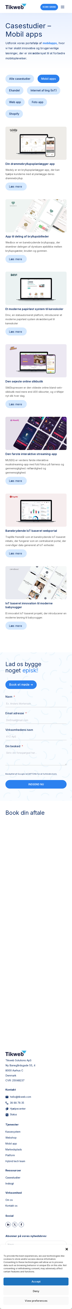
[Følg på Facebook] (21, 1224)
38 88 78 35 (17, 1102)
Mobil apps (48, 78)
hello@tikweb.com (20, 1096)
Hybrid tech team (15, 1161)
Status (13, 1114)
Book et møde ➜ (21, 684)
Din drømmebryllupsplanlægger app (30, 164)
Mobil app (11, 1143)
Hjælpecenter (18, 1108)
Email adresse (14, 713)
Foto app (37, 102)
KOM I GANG (49, 7)
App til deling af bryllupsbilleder (27, 236)
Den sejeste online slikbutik (24, 381)
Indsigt (9, 1183)
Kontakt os (11, 1205)
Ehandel (14, 90)
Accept (36, 1281)
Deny (36, 1291)
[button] (67, 1249)
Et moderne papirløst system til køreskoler (34, 309)
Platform (10, 1155)
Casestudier (12, 1177)
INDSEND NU (36, 784)
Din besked (12, 746)
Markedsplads (13, 1149)
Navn (8, 696)
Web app (15, 102)
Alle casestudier (19, 78)
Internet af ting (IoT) (44, 90)
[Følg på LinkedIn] (8, 1224)
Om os (9, 1199)
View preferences (36, 1300)
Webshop (11, 1137)
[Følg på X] (14, 1224)
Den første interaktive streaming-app (31, 454)
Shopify (14, 113)
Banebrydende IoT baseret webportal (31, 530)
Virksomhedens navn (19, 730)
